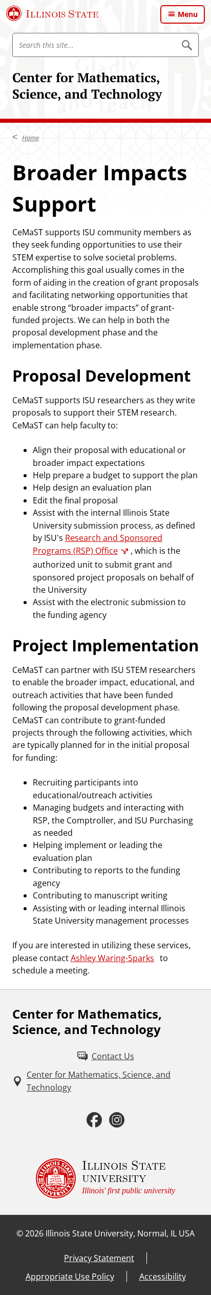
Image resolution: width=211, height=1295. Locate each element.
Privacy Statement (99, 1258)
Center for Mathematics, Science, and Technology (87, 85)
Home (30, 137)
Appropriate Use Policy (70, 1276)
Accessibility (162, 1276)
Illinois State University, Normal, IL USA (120, 1233)
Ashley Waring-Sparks (112, 958)
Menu (188, 14)
